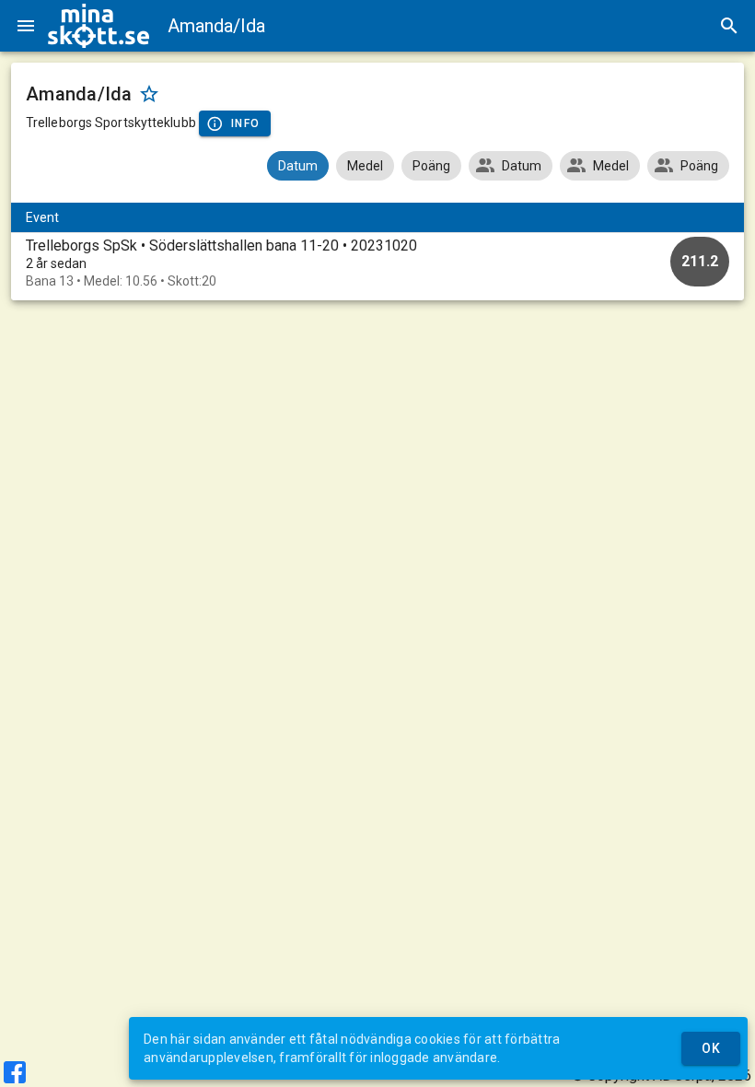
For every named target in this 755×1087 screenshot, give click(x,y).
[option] (377, 263)
